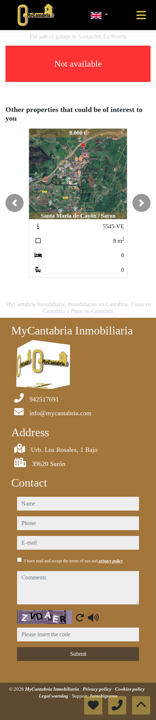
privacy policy (111, 560)
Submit (78, 654)
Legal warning (54, 696)
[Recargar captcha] (80, 617)
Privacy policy (97, 689)
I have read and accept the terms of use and (73, 560)
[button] (14, 203)
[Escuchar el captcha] (93, 617)
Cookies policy (130, 689)
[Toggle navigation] (141, 15)
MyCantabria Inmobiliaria (52, 689)
